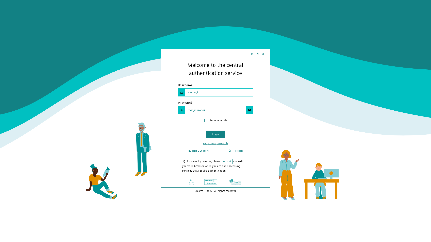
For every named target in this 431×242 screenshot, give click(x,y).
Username (185, 85)
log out (227, 161)
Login (215, 134)
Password (185, 103)
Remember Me (218, 120)
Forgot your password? (215, 143)
